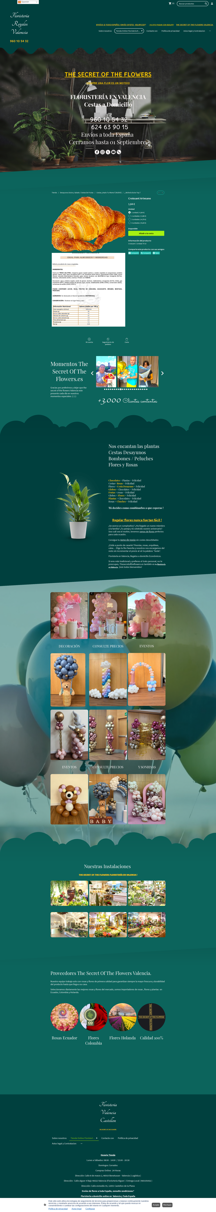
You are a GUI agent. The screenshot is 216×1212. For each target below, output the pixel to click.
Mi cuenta (89, 342)
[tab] (104, 389)
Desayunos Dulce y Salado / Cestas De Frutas (76, 192)
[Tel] (119, 152)
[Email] (113, 152)
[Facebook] (97, 152)
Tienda (54, 192)
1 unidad (138, 212)
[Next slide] (162, 373)
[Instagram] (102, 152)
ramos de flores (147, 531)
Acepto (156, 1205)
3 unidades (139, 219)
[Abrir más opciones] (210, 30)
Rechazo (167, 1205)
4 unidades (139, 223)
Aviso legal (77, 1209)
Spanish (25, 2)
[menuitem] (159, 192)
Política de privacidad (58, 1209)
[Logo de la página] (19, 45)
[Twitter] (108, 152)
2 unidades (139, 216)
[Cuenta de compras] (212, 3)
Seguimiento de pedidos (108, 343)
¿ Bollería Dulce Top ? (132, 192)
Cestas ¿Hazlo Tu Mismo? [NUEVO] (109, 192)
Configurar (90, 1209)
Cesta (127, 342)
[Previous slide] (92, 373)
